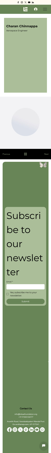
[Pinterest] (26, 429)
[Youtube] (29, 2)
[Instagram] (22, 2)
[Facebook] (18, 2)
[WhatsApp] (42, 429)
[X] (25, 2)
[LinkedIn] (33, 2)
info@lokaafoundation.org (26, 414)
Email (9, 282)
